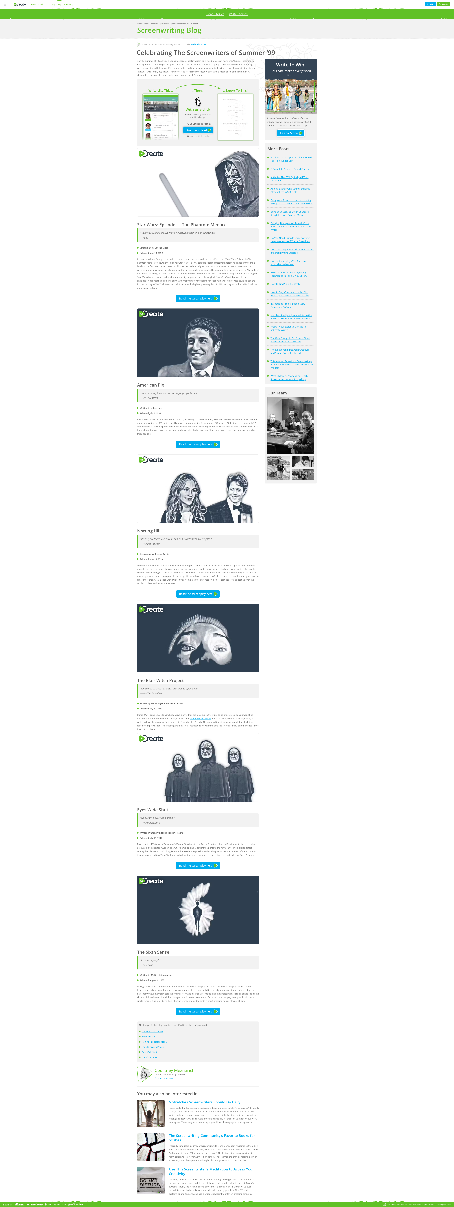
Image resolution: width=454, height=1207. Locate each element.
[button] (290, 425)
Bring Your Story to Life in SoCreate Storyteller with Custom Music (290, 213)
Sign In (445, 4)
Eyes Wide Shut (149, 1052)
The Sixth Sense (149, 1057)
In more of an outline (200, 718)
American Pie (148, 1036)
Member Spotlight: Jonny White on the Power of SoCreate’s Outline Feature (291, 316)
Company (68, 4)
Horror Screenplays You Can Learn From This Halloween (289, 262)
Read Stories (215, 14)
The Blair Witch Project (153, 1046)
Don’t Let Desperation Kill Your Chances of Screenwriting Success (292, 251)
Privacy (439, 1204)
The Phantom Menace (152, 1031)
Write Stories (238, 14)
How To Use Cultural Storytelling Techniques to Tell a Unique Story (289, 274)
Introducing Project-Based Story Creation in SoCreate (288, 305)
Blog (59, 4)
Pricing (51, 4)
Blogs (146, 24)
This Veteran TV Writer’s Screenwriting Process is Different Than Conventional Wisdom (292, 364)
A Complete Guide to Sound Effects (290, 169)
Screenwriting (155, 24)
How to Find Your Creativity (285, 284)
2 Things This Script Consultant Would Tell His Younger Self (291, 159)
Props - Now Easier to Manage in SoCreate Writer (288, 328)
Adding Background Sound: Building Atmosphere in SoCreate (290, 190)
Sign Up (430, 4)
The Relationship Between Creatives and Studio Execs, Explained (290, 351)
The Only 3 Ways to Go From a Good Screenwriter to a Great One (290, 339)
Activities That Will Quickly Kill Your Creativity (289, 178)
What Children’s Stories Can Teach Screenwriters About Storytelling (289, 377)
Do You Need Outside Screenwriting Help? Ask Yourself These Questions (290, 239)
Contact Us (447, 1204)
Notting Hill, (148, 1041)
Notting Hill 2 (160, 1041)
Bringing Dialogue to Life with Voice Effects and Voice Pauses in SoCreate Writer (291, 226)
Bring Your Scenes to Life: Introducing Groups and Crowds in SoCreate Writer (292, 201)
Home (33, 4)
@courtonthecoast (164, 1078)
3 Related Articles (198, 44)
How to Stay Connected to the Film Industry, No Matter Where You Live (290, 293)
